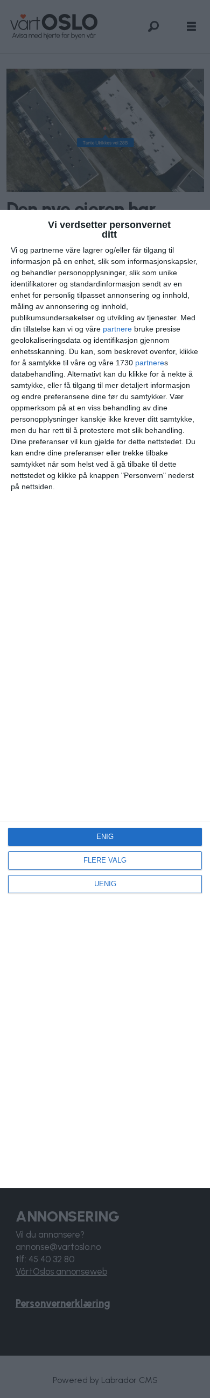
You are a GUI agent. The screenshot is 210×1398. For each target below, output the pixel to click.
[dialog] (105, 699)
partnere (117, 329)
